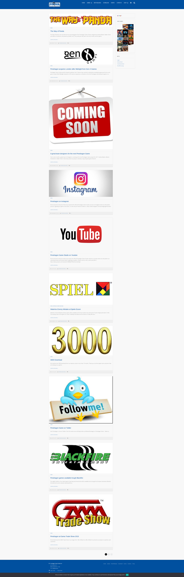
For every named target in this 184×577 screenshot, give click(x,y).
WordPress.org (120, 65)
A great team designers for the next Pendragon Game (70, 154)
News (51, 27)
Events (113, 2)
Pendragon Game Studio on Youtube (63, 255)
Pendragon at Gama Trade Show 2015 (64, 536)
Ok (127, 574)
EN (119, 15)
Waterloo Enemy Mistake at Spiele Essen (65, 309)
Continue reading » (54, 39)
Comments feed (120, 64)
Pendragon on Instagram (59, 201)
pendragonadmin (62, 43)
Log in (118, 60)
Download (106, 2)
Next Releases (97, 2)
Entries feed (119, 62)
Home (83, 2)
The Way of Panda (57, 31)
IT (121, 15)
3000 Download (56, 360)
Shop (125, 2)
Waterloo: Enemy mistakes (58, 306)
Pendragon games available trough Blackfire (66, 478)
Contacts (119, 2)
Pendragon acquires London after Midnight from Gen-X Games (73, 69)
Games (88, 2)
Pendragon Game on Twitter (60, 428)
